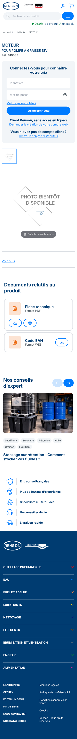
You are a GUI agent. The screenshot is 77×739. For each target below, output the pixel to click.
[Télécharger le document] (15, 323)
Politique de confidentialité (54, 692)
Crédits (43, 710)
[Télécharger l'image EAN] (61, 342)
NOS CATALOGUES (14, 721)
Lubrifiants (20, 32)
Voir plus (8, 261)
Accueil (6, 32)
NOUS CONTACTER (14, 713)
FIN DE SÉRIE (10, 706)
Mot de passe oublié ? (21, 103)
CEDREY (8, 692)
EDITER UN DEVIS (13, 699)
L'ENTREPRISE (11, 684)
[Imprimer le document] (30, 323)
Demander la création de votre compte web (38, 124)
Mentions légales (49, 684)
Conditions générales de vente (53, 701)
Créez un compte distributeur (38, 136)
